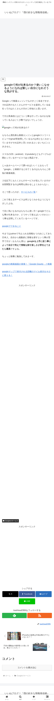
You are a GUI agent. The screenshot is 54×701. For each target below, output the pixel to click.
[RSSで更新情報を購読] (39, 615)
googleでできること (11, 226)
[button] (48, 462)
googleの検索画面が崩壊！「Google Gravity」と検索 (27, 264)
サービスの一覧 (28, 192)
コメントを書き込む (27, 667)
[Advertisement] (27, 49)
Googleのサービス (11, 521)
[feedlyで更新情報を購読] (14, 615)
